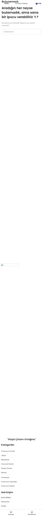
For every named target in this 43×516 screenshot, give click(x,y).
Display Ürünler (6, 468)
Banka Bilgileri (6, 497)
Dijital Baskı (5, 460)
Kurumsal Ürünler (7, 464)
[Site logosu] (21, 3)
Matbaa (4, 472)
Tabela (3, 455)
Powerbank (5, 477)
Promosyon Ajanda (8, 486)
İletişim (3, 506)
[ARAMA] (38, 31)
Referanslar (5, 502)
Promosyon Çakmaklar (9, 482)
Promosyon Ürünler (8, 451)
